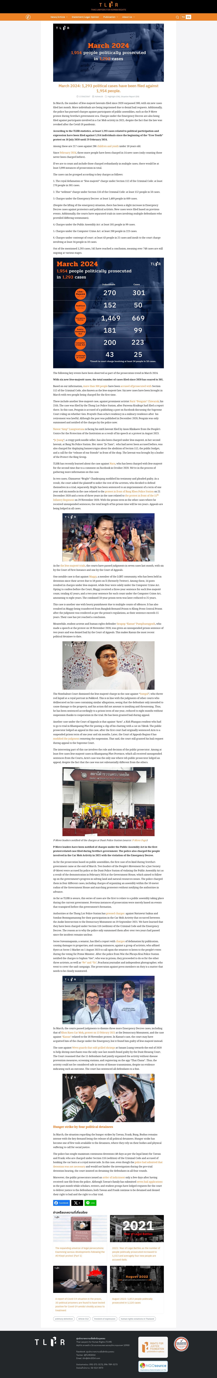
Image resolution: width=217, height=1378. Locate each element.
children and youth (108, 146)
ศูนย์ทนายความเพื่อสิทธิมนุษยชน (100, 1351)
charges (120, 941)
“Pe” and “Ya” (89, 963)
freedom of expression (104, 1318)
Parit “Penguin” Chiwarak (144, 401)
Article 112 (83, 1318)
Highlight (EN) (114, 96)
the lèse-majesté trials (72, 566)
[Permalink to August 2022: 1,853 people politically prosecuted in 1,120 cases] (137, 1279)
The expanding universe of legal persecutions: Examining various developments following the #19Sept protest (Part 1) (80, 1251)
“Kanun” (66, 1037)
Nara (112, 464)
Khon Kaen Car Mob (72, 1033)
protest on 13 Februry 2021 (100, 1033)
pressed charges (115, 913)
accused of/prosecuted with (136, 386)
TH (183, 17)
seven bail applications (150, 1182)
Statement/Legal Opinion (85, 17)
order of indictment (114, 1177)
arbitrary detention (64, 1318)
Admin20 (99, 96)
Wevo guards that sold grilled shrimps (93, 1048)
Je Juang (58, 440)
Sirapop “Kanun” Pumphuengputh (136, 624)
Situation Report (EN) (130, 96)
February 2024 (68, 153)
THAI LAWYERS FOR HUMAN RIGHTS (108, 9)
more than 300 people (95, 386)
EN (188, 17)
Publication (109, 17)
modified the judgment (66, 739)
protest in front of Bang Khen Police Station (129, 492)
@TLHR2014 (89, 1354)
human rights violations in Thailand (137, 1318)
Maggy (93, 577)
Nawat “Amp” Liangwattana (69, 429)
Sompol (144, 694)
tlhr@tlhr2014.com (91, 1358)
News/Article (58, 17)
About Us (127, 17)
